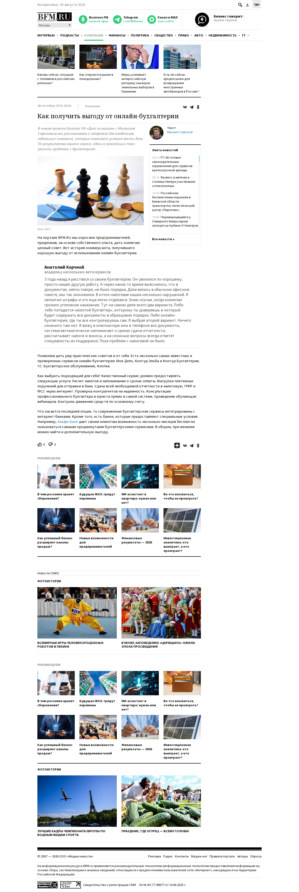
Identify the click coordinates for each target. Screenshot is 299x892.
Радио (168, 856)
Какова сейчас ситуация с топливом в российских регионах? (56, 78)
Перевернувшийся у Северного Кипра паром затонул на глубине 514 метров (175, 221)
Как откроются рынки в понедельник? (96, 76)
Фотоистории (49, 581)
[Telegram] (191, 107)
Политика (140, 35)
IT (244, 35)
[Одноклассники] (198, 107)
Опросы (256, 856)
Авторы (242, 856)
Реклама (154, 856)
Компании (93, 35)
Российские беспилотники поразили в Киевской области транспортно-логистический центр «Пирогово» (173, 201)
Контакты (182, 856)
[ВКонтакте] (185, 107)
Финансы (117, 35)
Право (183, 35)
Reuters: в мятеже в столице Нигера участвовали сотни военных (173, 181)
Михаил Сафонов (180, 132)
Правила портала (222, 856)
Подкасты (69, 35)
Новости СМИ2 (48, 573)
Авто (198, 35)
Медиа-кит (199, 856)
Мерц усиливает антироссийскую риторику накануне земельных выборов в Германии (137, 82)
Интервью (46, 35)
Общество (163, 35)
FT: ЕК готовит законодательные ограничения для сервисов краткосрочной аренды (172, 163)
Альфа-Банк (67, 421)
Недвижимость (223, 35)
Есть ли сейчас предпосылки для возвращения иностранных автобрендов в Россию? (181, 82)
